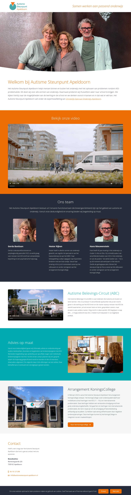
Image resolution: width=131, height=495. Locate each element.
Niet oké (116, 491)
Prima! (103, 491)
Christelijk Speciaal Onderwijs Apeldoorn (83, 99)
